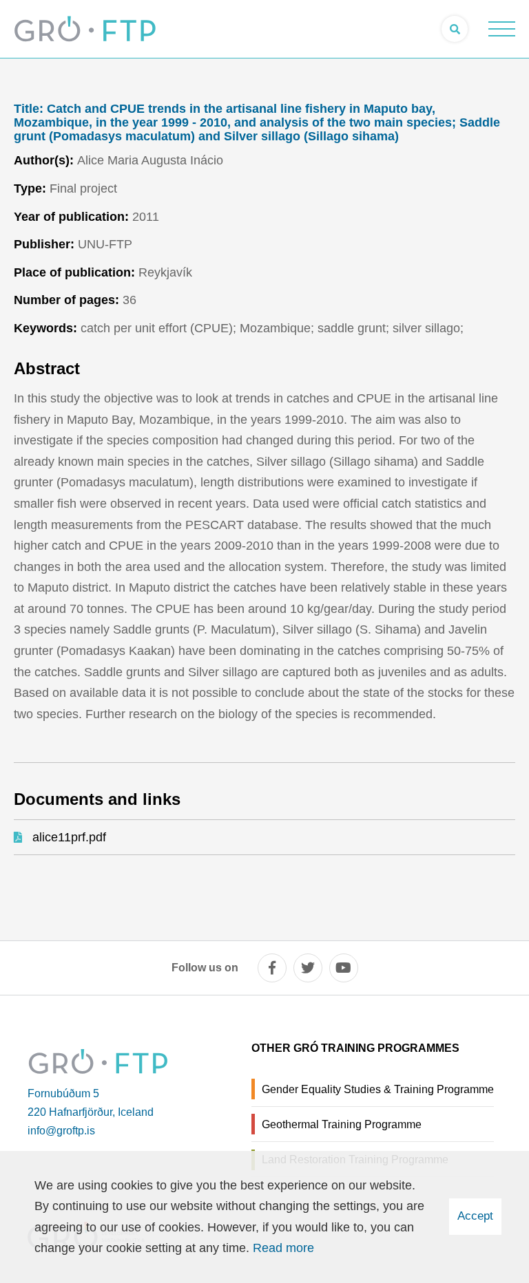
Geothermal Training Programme (342, 1124)
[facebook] (272, 967)
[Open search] (455, 29)
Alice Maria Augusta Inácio (150, 160)
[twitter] (307, 967)
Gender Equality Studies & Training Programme (378, 1089)
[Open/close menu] (501, 29)
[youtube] (343, 967)
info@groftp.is (61, 1130)
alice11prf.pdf (69, 837)
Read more (283, 1248)
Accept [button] (475, 1215)
